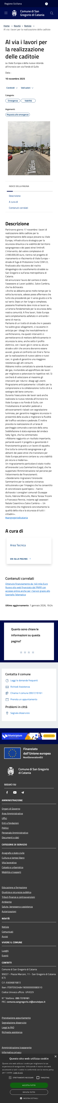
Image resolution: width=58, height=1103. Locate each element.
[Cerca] (52, 13)
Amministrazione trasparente (17, 1047)
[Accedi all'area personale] (46, 3)
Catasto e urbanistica (12, 867)
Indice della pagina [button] (19, 186)
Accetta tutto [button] (29, 1085)
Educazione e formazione (14, 887)
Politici (5, 828)
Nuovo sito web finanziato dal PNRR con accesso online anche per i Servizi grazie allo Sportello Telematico (27, 591)
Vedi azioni (26, 87)
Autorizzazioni (9, 911)
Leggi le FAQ (8, 1027)
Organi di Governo (11, 808)
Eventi (5, 955)
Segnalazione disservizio (14, 1022)
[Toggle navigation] (6, 13)
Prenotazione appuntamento (16, 1018)
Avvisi (5, 936)
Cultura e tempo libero (13, 858)
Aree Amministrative (12, 813)
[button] (29, 1098)
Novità (17, 26)
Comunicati (7, 931)
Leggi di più (18, 1072)
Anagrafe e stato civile (13, 853)
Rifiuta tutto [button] (29, 1092)
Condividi (10, 87)
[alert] (29, 1078)
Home (7, 26)
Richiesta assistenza (12, 1032)
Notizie (27, 26)
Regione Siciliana (13, 3)
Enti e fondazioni (10, 823)
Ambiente (7, 902)
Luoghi (5, 951)
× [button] (55, 1056)
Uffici (4, 818)
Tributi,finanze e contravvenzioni (18, 897)
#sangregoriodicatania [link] (16, 517)
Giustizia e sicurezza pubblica (16, 892)
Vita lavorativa (9, 862)
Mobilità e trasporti (11, 872)
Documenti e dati (10, 837)
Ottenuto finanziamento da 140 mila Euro (26, 584)
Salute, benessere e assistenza (17, 906)
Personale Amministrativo (15, 832)
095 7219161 (22, 998)
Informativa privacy (11, 1052)
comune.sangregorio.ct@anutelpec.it (26, 1002)
